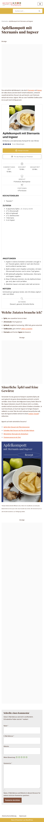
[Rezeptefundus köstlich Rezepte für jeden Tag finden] (12, 3)
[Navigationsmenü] (40, 4)
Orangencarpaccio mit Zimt (12, 437)
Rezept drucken (23, 150)
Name (6, 726)
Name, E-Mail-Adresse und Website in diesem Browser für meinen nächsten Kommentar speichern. (22, 794)
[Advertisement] (22, 66)
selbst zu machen (26, 329)
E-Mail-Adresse (9, 736)
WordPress (29, 820)
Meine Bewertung (9, 757)
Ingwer (39, 90)
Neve (13, 820)
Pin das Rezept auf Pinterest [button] (23, 156)
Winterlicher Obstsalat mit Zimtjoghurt (16, 434)
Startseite (5, 21)
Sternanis (31, 90)
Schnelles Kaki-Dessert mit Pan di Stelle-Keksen (19, 430)
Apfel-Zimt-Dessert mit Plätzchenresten (17, 427)
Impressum (22, 816)
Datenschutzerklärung (9, 816)
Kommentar (8, 763)
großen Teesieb (34, 414)
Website (6, 746)
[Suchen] (39, 11)
